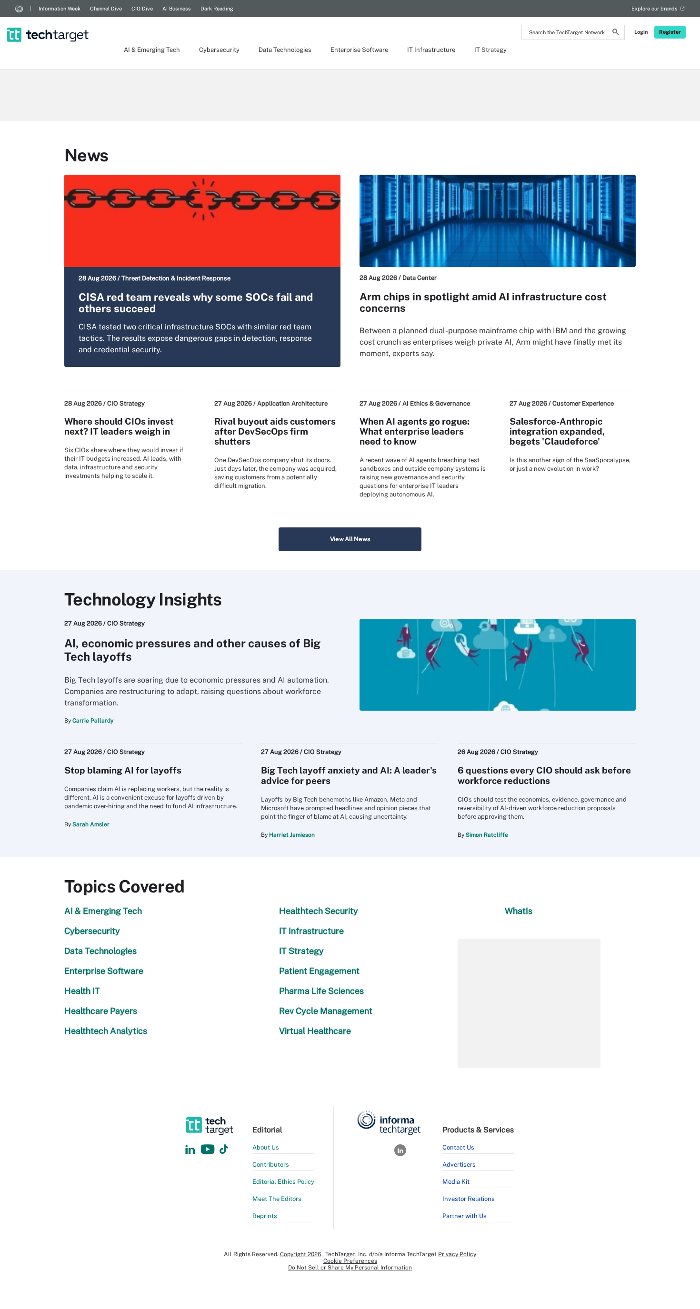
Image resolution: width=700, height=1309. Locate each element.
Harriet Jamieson (292, 835)
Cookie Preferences (350, 1261)
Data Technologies (285, 49)
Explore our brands (654, 8)
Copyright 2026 (300, 1254)
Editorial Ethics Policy (283, 1181)
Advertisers (459, 1164)
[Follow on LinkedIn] (190, 1150)
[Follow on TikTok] (224, 1150)
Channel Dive (106, 8)
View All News (350, 539)
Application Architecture (292, 403)
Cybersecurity (219, 49)
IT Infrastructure (431, 49)
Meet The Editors (276, 1198)
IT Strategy (490, 49)
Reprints (264, 1216)
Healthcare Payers (100, 1011)
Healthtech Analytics (105, 1031)
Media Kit (456, 1181)
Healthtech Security (318, 911)
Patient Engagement (319, 971)
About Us (265, 1147)
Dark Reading (216, 8)
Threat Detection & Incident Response (175, 278)
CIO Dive (142, 8)
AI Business (176, 8)
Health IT (82, 991)
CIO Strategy (126, 403)
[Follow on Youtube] (209, 1150)
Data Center (419, 277)
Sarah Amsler (91, 824)
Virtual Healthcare (315, 1031)
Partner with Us (464, 1216)
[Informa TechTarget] (19, 8)
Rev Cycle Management (325, 1011)
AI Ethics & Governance (436, 403)
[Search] (615, 33)
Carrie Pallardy (92, 720)
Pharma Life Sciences (321, 991)
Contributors (270, 1164)
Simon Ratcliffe (487, 835)
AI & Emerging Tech (152, 49)
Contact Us (458, 1147)
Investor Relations (468, 1198)
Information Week (59, 8)
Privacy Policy (457, 1254)
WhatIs (518, 911)
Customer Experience (583, 403)
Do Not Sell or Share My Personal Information (350, 1267)
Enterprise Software (359, 49)
